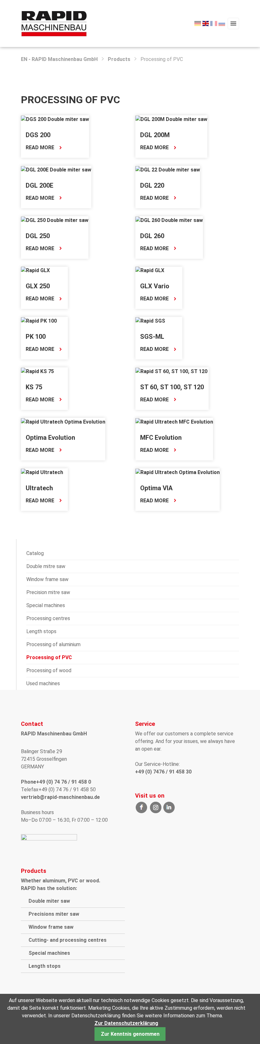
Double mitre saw (45, 566)
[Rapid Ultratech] (42, 472)
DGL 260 (152, 236)
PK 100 (36, 336)
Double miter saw (49, 901)
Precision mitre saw (48, 592)
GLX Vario (154, 286)
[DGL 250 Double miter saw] (54, 220)
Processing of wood (48, 670)
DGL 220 (152, 185)
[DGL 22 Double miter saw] (167, 169)
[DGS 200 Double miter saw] (55, 119)
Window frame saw (47, 579)
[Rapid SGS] (150, 321)
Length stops (41, 631)
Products (119, 59)
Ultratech (39, 488)
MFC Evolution (161, 437)
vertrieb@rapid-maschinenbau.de (60, 797)
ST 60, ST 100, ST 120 (172, 387)
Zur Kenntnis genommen (130, 1034)
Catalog (35, 553)
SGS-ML (152, 336)
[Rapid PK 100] (39, 321)
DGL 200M (155, 135)
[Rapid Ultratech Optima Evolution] (63, 421)
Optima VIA (156, 488)
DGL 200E (39, 185)
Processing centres (48, 618)
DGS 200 (38, 135)
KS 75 (34, 387)
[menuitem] (197, 23)
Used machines (43, 683)
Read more (40, 147)
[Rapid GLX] (35, 270)
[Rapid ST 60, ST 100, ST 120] (171, 371)
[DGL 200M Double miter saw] (171, 119)
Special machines (45, 605)
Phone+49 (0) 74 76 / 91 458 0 (56, 782)
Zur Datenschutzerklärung (126, 1023)
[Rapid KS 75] (37, 371)
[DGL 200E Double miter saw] (56, 169)
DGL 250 (38, 236)
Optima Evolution (50, 437)
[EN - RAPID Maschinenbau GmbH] (54, 23)
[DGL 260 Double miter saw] (169, 220)
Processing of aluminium (53, 644)
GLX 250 (38, 286)
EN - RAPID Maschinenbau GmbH (59, 59)
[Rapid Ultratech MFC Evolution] (174, 421)
